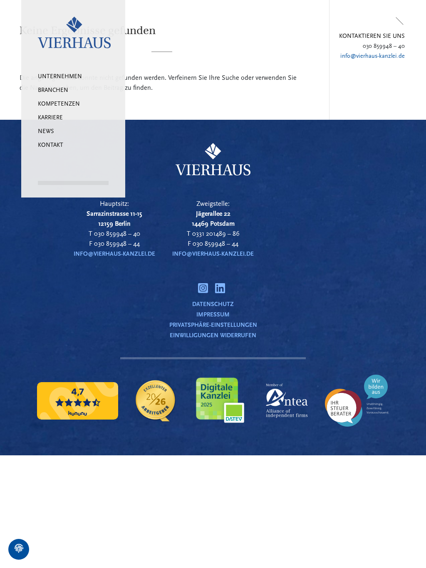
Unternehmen (60, 77)
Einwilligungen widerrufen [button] (213, 335)
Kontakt (50, 145)
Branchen (53, 90)
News (46, 131)
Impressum (213, 314)
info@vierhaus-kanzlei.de (372, 55)
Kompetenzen (59, 104)
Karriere (50, 118)
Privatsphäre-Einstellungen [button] (213, 324)
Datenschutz (213, 304)
